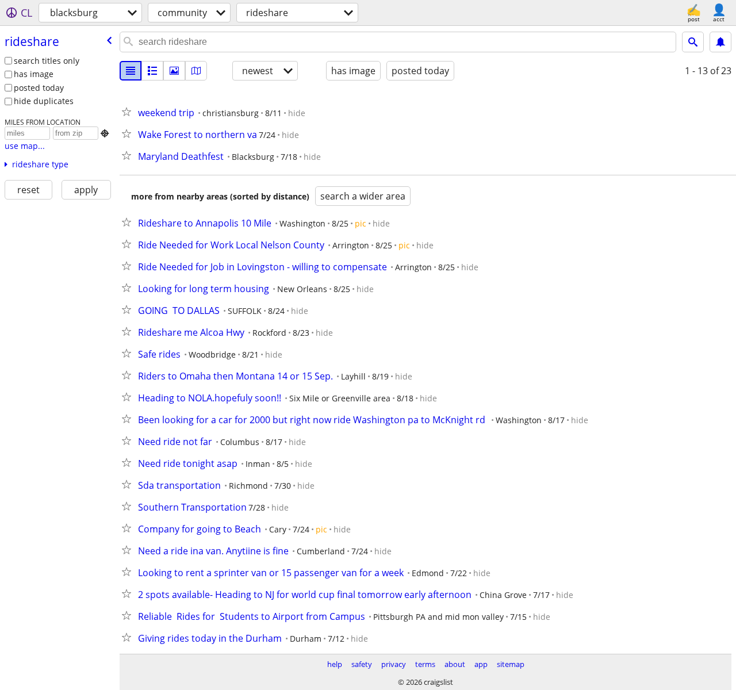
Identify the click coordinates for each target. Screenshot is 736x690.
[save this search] (720, 42)
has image (33, 73)
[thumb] (152, 70)
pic (360, 223)
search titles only (46, 60)
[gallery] (174, 70)
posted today (39, 87)
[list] (130, 70)
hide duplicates (44, 100)
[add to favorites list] (129, 111)
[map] (196, 70)
